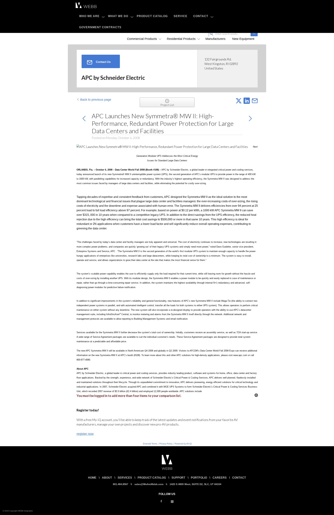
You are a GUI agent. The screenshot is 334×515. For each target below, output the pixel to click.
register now (85, 434)
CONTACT (200, 16)
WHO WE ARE (89, 16)
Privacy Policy (166, 444)
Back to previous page (95, 99)
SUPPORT (178, 477)
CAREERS (220, 477)
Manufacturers (215, 39)
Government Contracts (100, 27)
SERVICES (125, 477)
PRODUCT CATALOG (152, 16)
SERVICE (180, 16)
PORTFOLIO (199, 477)
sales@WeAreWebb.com (148, 484)
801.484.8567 (120, 484)
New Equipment (243, 39)
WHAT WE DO (118, 16)
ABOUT (107, 477)
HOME (92, 477)
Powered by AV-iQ (183, 444)
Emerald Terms (150, 444)
